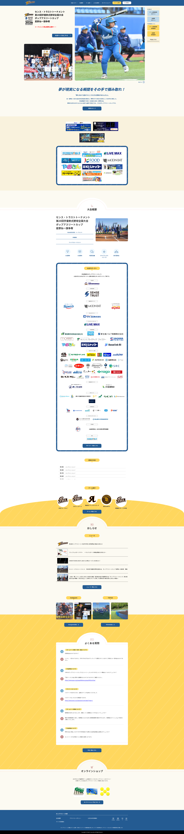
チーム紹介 (88, 2)
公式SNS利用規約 (92, 818)
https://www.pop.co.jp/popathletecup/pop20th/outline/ (80, 680)
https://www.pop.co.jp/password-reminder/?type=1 (79, 700)
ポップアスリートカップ (67, 467)
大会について (73, 2)
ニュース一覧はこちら (92, 587)
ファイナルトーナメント (75, 242)
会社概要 (58, 818)
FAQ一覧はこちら (92, 750)
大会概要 (81, 2)
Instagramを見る (72, 624)
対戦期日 (75, 237)
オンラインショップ (106, 2)
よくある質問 (96, 2)
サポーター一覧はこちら (92, 445)
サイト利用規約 (60, 822)
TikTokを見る (109, 624)
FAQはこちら (153, 39)
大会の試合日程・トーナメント (74, 232)
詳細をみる (91, 108)
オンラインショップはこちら (91, 802)
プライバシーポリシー (75, 818)
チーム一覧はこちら (92, 511)
